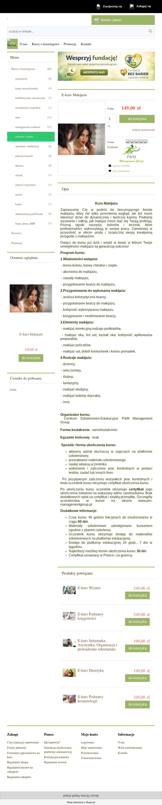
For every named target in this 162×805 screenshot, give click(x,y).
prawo (18, 194)
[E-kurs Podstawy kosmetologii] (69, 699)
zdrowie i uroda (24, 136)
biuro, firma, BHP (25, 223)
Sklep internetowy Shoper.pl (81, 802)
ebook (19, 175)
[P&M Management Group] (131, 153)
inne (17, 117)
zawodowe (21, 79)
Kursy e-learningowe (23, 69)
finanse (19, 165)
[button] (118, 165)
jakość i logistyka (25, 185)
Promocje (16, 243)
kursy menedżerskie (26, 88)
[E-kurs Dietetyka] (69, 672)
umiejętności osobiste (27, 127)
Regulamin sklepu (17, 762)
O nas (121, 742)
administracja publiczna (29, 214)
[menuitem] (24, 44)
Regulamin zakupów (19, 777)
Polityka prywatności (56, 757)
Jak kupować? (52, 742)
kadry (18, 204)
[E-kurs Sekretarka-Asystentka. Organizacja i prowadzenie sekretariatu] (69, 643)
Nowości (16, 233)
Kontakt (122, 753)
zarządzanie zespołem (27, 107)
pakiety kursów (24, 156)
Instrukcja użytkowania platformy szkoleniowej (58, 750)
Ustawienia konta (91, 758)
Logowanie (87, 742)
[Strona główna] (12, 44)
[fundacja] (106, 65)
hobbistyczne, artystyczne (30, 98)
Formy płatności (16, 748)
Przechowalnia (89, 753)
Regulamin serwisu (55, 762)
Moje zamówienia (91, 748)
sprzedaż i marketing (27, 146)
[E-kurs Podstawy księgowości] (69, 616)
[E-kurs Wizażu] (69, 590)
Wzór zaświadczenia (130, 748)
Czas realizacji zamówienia (23, 742)
